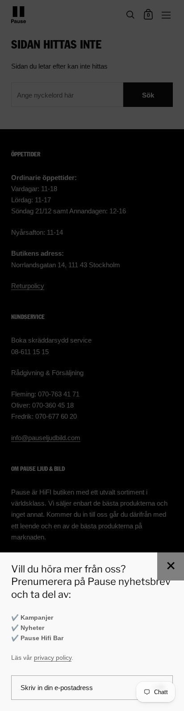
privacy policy (52, 657)
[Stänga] (170, 566)
